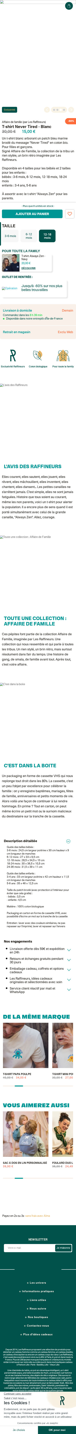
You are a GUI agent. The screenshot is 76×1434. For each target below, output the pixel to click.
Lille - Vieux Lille (51, 1365)
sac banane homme (20, 1376)
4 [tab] (64, 110)
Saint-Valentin (48, 1386)
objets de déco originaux (45, 1376)
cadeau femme (48, 1352)
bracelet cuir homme (62, 1373)
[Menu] (6, 6)
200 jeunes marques (29, 1360)
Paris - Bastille (37, 1365)
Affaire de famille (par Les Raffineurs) (24, 122)
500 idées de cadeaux (37, 1378)
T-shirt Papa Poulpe (17, 1074)
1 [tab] (54, 110)
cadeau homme (22, 1352)
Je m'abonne (63, 1248)
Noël (62, 1383)
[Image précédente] (47, 110)
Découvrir (28, 268)
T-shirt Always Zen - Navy (33, 258)
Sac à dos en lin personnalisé (25, 1163)
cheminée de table (20, 1371)
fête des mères (21, 1386)
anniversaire (35, 1386)
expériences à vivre (26, 1357)
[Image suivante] (71, 110)
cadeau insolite (65, 1352)
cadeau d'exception (15, 1355)
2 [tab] (57, 110)
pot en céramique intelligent (46, 1371)
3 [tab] (61, 110)
